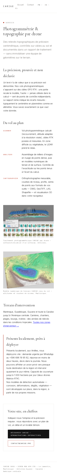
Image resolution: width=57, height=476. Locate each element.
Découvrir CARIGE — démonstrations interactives (26, 434)
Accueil (20, 5)
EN (46, 5)
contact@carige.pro (21, 443)
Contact (30, 5)
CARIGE (8, 6)
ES (16, 8)
